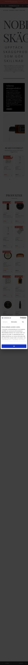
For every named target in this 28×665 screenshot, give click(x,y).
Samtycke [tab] (5, 322)
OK (14, 346)
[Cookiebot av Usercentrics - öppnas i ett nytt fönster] (20, 318)
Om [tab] (23, 322)
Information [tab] (14, 322)
